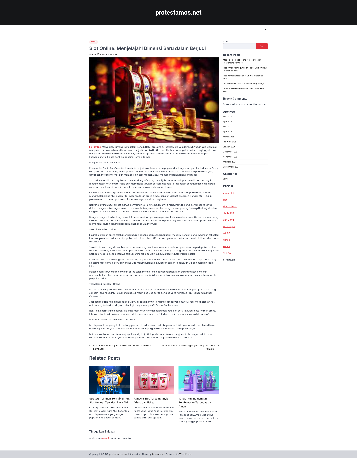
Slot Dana (228, 219)
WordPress (185, 454)
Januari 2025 (229, 146)
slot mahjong (230, 206)
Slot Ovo (227, 253)
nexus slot (228, 193)
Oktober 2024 (230, 161)
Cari (225, 41)
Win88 (226, 233)
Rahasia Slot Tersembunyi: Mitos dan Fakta (151, 400)
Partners (230, 260)
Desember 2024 (231, 151)
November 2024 (231, 156)
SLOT (93, 42)
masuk (105, 438)
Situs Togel (229, 226)
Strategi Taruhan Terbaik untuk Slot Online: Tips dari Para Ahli (109, 400)
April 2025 (227, 131)
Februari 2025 (229, 141)
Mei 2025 (227, 126)
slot (225, 199)
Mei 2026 (227, 116)
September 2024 (231, 166)
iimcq (94, 54)
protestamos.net (178, 12)
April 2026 (227, 121)
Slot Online (95, 147)
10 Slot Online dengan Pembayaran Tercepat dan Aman (195, 402)
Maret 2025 (228, 136)
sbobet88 (228, 213)
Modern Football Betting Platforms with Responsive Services (242, 61)
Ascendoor (158, 454)
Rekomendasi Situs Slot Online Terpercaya (243, 83)
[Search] (266, 29)
